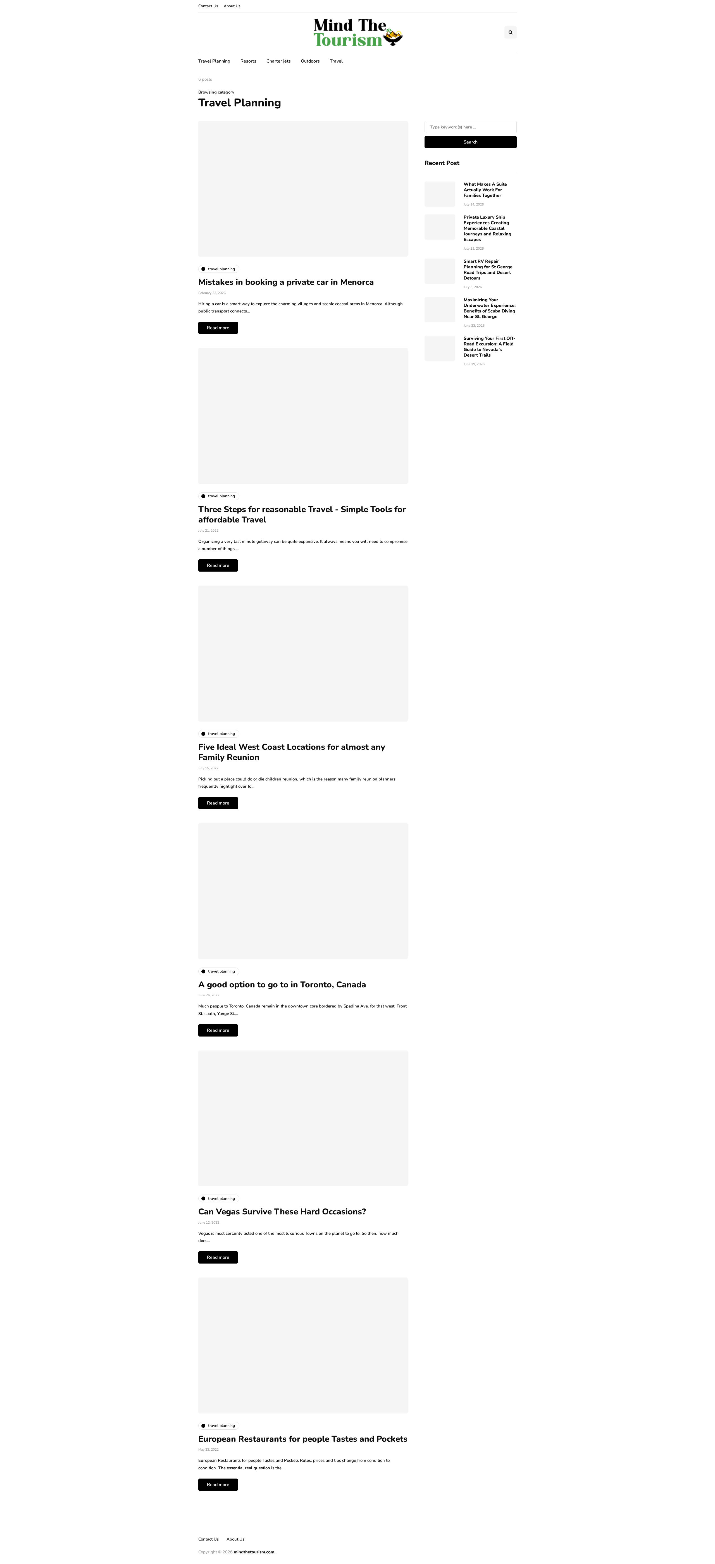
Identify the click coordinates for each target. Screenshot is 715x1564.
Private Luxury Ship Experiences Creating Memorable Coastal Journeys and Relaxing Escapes (487, 228)
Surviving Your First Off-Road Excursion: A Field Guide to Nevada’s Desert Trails (489, 346)
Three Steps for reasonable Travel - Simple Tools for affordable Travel (302, 515)
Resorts (248, 61)
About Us (232, 6)
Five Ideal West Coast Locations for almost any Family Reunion (291, 752)
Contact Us (208, 6)
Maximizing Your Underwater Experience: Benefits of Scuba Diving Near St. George (490, 308)
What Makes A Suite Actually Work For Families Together (485, 190)
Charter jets (278, 61)
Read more (218, 328)
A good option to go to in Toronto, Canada (282, 984)
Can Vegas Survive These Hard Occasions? (282, 1211)
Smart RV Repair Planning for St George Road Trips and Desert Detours (488, 269)
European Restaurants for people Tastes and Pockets (302, 1439)
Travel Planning (214, 61)
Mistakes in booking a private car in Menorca (286, 282)
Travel (336, 61)
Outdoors (310, 61)
